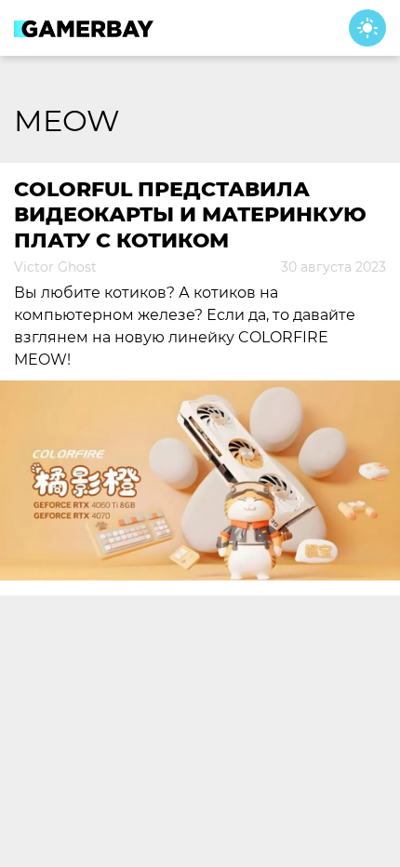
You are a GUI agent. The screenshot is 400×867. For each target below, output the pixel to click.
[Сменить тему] (367, 28)
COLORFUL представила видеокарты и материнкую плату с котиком (190, 215)
